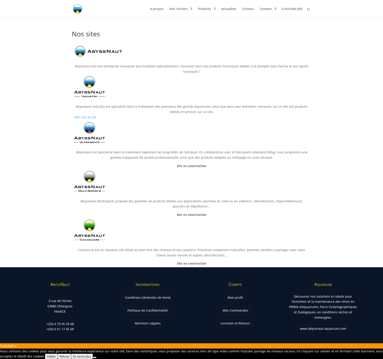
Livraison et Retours (235, 323)
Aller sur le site (85, 117)
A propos (157, 9)
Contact (248, 9)
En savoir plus (82, 356)
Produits (204, 9)
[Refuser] (94, 357)
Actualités (228, 9)
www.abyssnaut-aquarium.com (323, 328)
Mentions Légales (148, 323)
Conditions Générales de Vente (148, 297)
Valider (51, 356)
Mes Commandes (235, 310)
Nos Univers (178, 9)
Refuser (64, 356)
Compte (266, 9)
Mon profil (235, 297)
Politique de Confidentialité (147, 310)
